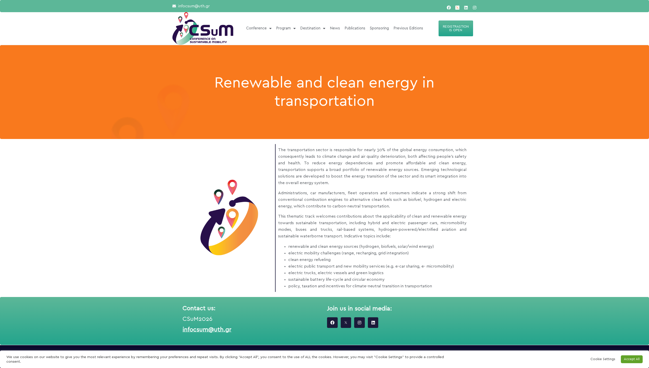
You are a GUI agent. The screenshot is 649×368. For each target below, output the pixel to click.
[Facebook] (449, 8)
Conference (256, 28)
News (335, 28)
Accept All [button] (632, 359)
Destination (310, 28)
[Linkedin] (466, 8)
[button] (456, 28)
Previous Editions (408, 28)
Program (283, 28)
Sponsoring (379, 28)
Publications (355, 28)
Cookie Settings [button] (602, 359)
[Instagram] (475, 8)
